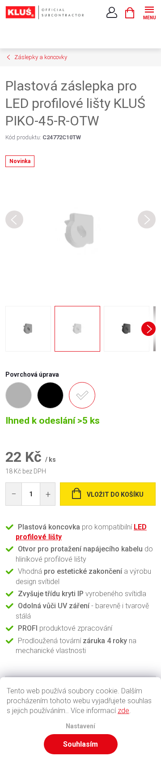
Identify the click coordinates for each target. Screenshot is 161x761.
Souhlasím (80, 744)
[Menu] (149, 12)
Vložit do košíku (115, 494)
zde (123, 710)
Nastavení (80, 726)
